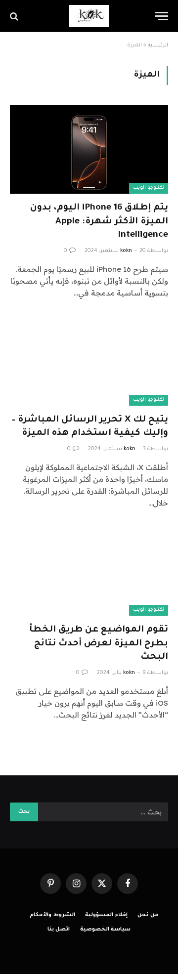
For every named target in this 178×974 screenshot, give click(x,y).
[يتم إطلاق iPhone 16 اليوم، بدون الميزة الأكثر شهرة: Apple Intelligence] (89, 149)
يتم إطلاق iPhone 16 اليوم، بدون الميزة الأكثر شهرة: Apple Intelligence (99, 221)
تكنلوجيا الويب (148, 188)
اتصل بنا (58, 929)
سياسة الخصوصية (105, 929)
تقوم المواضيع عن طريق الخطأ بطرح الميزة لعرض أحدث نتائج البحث (98, 643)
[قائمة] (161, 16)
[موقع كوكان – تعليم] (89, 16)
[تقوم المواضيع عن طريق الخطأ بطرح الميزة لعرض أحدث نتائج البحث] (89, 571)
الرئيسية (158, 45)
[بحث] (15, 16)
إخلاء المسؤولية (106, 915)
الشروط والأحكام (52, 915)
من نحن (147, 915)
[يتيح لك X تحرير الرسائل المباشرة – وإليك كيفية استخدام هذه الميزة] (89, 361)
